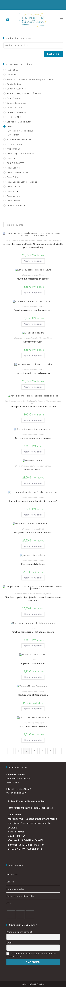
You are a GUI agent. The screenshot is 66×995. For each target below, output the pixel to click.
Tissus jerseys (13, 186)
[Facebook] (11, 914)
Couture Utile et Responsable (33, 695)
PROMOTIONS (13, 149)
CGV (8, 903)
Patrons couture (14, 144)
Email (9, 942)
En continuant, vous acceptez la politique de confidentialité (31, 955)
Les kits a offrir (14, 117)
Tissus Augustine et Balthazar (20, 153)
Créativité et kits (14, 107)
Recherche (53, 54)
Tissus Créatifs (13, 168)
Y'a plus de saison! (16, 205)
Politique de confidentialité (20, 896)
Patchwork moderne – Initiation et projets (33, 632)
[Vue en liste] (36, 217)
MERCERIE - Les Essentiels (19, 139)
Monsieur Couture (33, 469)
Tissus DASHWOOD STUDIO (20, 172)
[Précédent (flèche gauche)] (1, 993)
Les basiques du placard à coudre (33, 373)
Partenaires (12, 874)
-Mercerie (11, 74)
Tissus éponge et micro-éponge (22, 182)
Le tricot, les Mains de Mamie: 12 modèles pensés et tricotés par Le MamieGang (33, 246)
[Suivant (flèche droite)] (4, 993)
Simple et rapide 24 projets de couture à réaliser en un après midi (33, 599)
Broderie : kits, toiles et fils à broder (24, 93)
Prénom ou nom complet (19, 931)
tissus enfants (13, 177)
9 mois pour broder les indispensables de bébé (33, 406)
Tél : (16, 793)
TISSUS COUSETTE (15, 163)
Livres (10, 126)
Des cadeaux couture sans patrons (33, 438)
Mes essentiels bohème (33, 564)
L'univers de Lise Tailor (18, 112)
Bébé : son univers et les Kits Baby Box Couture (30, 79)
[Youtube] (30, 914)
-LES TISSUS (12, 70)
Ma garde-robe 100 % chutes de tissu (33, 532)
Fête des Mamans (43, 240)
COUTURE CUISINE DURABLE (33, 726)
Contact (10, 881)
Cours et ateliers (14, 98)
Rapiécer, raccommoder (33, 663)
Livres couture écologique (20, 131)
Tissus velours (13, 196)
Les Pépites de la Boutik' (19, 121)
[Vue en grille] (29, 217)
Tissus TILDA (12, 191)
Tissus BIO (11, 158)
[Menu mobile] (61, 19)
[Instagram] (20, 914)
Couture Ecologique (16, 103)
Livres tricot (13, 134)
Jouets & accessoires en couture (33, 278)
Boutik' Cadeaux (14, 84)
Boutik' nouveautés (16, 88)
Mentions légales (15, 889)
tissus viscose (13, 200)
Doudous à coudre (33, 341)
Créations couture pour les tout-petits (33, 310)
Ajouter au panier (33, 261)
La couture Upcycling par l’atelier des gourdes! (33, 501)
